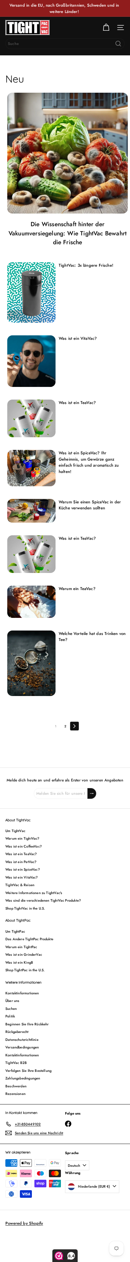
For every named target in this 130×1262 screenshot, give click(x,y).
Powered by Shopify (24, 1223)
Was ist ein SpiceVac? (22, 869)
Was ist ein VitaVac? (78, 338)
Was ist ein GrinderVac (23, 954)
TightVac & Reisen (19, 884)
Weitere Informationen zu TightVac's (33, 892)
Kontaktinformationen (22, 993)
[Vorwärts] (74, 726)
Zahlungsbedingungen (22, 1078)
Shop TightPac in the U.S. (25, 970)
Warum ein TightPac (21, 946)
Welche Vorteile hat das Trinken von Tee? (92, 637)
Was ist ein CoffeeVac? (23, 846)
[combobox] (65, 43)
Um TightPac (15, 931)
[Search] (118, 43)
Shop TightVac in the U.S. (25, 908)
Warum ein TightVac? (22, 838)
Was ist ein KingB (19, 962)
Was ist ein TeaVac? (77, 403)
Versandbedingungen (22, 1047)
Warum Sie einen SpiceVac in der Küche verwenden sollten (90, 505)
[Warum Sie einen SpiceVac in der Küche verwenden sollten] (31, 511)
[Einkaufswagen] (106, 27)
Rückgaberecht (16, 1031)
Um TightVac (15, 830)
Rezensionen (15, 1093)
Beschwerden (16, 1086)
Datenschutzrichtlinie (21, 1039)
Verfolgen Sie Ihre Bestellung (28, 1070)
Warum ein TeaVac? (77, 589)
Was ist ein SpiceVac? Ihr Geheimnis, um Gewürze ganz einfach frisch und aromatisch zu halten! (89, 462)
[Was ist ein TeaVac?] (31, 419)
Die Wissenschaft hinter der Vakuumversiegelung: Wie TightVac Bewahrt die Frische (68, 233)
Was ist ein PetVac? (20, 861)
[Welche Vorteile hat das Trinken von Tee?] (31, 663)
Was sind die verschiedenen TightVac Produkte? (43, 900)
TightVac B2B (16, 1062)
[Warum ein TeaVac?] (31, 602)
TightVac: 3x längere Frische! (86, 265)
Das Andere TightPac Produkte (29, 939)
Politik (10, 1016)
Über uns (12, 1000)
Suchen (11, 1008)
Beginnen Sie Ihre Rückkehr (27, 1024)
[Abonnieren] (91, 793)
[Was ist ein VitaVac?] (31, 361)
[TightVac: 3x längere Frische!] (31, 292)
